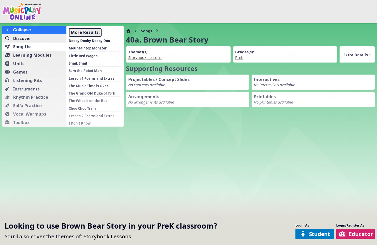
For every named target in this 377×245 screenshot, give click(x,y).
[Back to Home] (63, 11)
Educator (361, 234)
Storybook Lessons (107, 236)
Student (319, 234)
